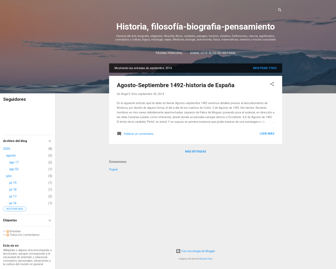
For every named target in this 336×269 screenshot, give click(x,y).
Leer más (267, 133)
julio (9, 176)
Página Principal (169, 53)
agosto (11, 155)
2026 (6, 149)
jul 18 (13, 189)
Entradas (15, 231)
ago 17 (14, 162)
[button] (272, 85)
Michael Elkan (206, 259)
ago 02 (14, 169)
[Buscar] (279, 11)
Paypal (113, 169)
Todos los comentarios (24, 235)
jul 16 (13, 203)
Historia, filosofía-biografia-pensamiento (195, 26)
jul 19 (13, 183)
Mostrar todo (265, 68)
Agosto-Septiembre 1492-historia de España (175, 85)
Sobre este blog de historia (213, 53)
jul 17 (13, 196)
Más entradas (195, 151)
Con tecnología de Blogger (198, 251)
